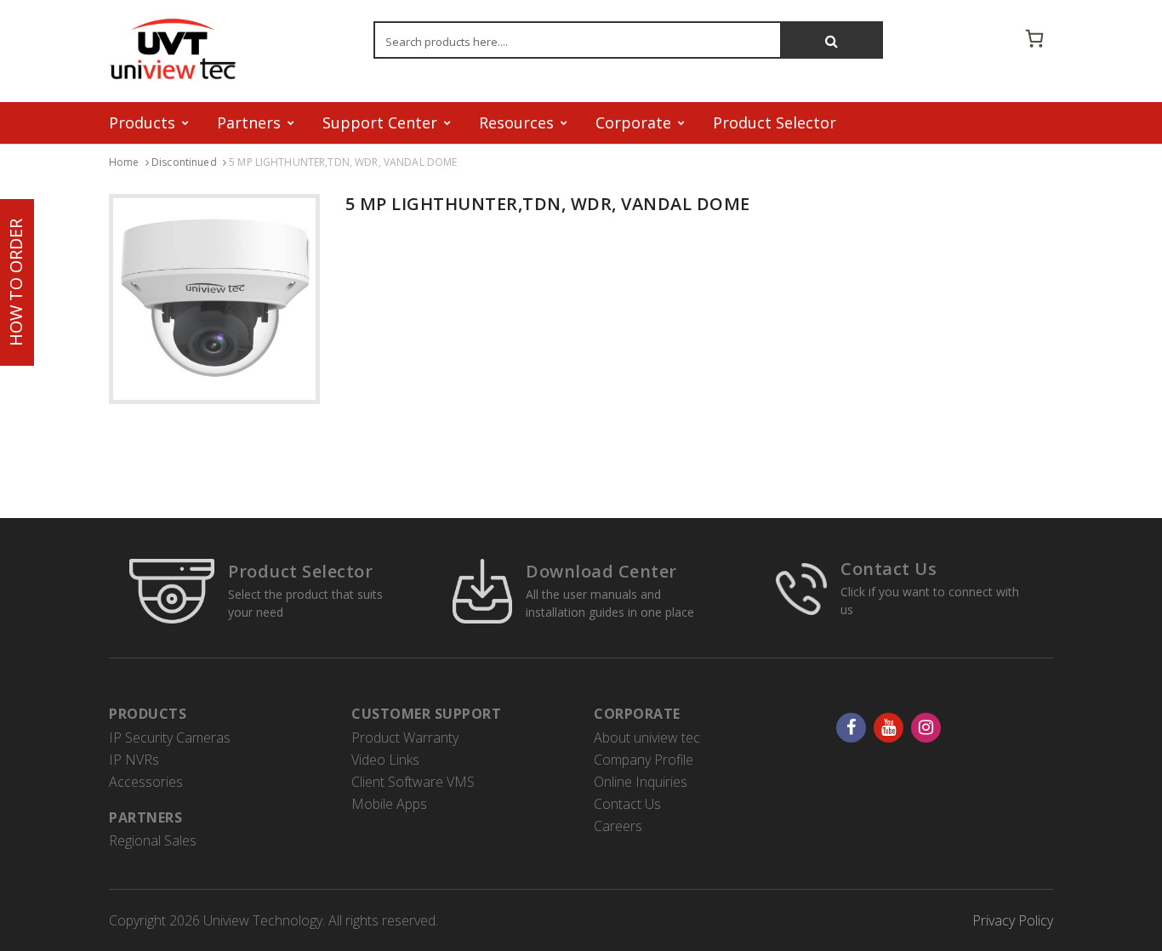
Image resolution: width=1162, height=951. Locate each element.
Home (124, 162)
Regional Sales (153, 840)
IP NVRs (134, 759)
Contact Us (888, 568)
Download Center (601, 571)
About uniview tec (647, 737)
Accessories (146, 781)
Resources (516, 122)
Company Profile (643, 759)
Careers (618, 826)
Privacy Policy (1012, 920)
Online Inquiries (640, 781)
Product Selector (774, 122)
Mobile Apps (389, 803)
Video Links (385, 759)
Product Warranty (405, 737)
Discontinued (184, 162)
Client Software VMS (413, 781)
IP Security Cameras (170, 737)
